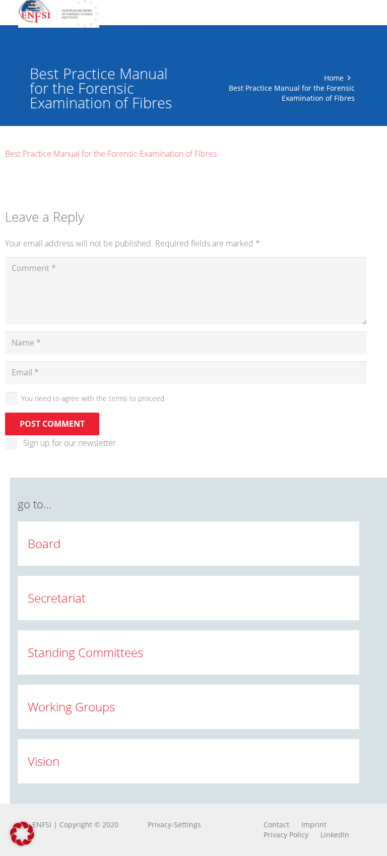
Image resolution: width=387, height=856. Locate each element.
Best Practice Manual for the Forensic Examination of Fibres (111, 153)
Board (44, 543)
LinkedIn (334, 834)
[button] (22, 834)
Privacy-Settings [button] (174, 824)
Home (334, 78)
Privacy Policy (286, 834)
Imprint (314, 824)
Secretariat (57, 597)
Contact (276, 824)
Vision (43, 761)
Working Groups (71, 706)
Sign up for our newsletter (69, 442)
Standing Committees (85, 652)
